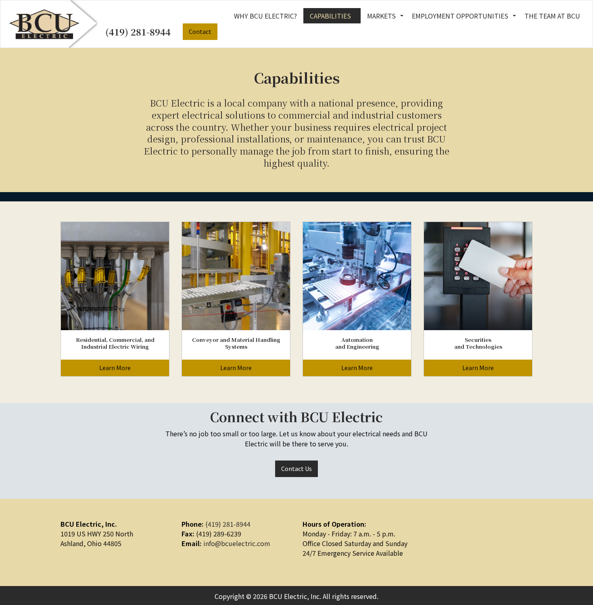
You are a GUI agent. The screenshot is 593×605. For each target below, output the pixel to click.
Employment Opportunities (460, 16)
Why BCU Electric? (265, 16)
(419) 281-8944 (138, 31)
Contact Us (296, 468)
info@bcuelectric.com (236, 543)
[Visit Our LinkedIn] (442, 535)
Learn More (115, 367)
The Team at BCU (552, 16)
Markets (381, 16)
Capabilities (330, 16)
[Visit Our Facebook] (430, 535)
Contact (200, 31)
